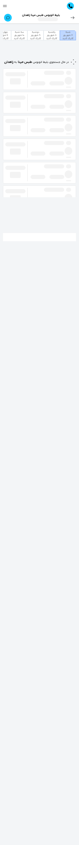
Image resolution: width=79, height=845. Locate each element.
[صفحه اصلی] (37, 6)
